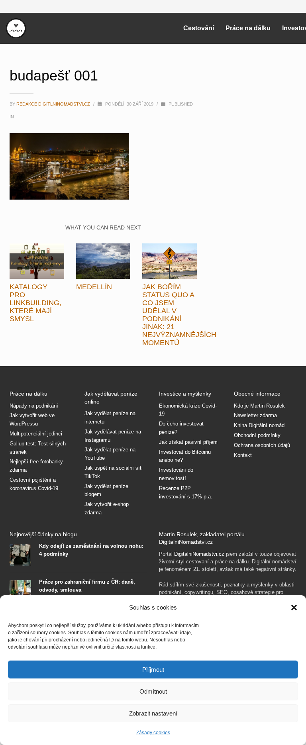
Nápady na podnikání (34, 406)
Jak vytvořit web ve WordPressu (32, 419)
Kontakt (243, 455)
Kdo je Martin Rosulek (259, 406)
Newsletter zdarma (255, 415)
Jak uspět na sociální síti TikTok (113, 472)
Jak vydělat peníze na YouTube (109, 454)
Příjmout (153, 669)
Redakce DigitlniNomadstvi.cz (53, 104)
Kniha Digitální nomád (259, 425)
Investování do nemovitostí (176, 474)
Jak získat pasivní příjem (188, 442)
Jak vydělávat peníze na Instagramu (112, 436)
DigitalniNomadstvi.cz (199, 554)
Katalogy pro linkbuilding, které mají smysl (35, 303)
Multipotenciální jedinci (36, 434)
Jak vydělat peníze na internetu (109, 417)
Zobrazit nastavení (153, 713)
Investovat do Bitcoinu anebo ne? (185, 456)
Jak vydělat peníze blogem (106, 490)
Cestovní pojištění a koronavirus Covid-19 (34, 484)
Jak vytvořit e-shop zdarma (106, 508)
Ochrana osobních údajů (262, 445)
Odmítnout (153, 691)
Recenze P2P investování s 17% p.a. (185, 492)
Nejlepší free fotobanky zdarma (36, 466)
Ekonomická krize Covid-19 (188, 410)
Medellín (94, 287)
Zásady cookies (153, 732)
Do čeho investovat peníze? (181, 428)
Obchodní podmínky (257, 435)
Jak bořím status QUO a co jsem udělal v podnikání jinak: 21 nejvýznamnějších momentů (179, 315)
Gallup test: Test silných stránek (38, 448)
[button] (294, 608)
